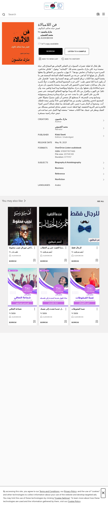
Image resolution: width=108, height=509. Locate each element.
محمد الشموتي (46, 35)
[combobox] (48, 14)
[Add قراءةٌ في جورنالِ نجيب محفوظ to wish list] (34, 260)
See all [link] (100, 201)
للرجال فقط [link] (77, 248)
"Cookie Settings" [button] (62, 498)
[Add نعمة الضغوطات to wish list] (96, 322)
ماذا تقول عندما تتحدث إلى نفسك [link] (52, 309)
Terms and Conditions (49, 491)
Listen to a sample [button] (77, 51)
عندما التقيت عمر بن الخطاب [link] (52, 248)
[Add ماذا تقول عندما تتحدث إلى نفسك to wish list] (65, 322)
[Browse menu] (103, 14)
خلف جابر (14, 252)
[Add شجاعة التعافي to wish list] (34, 322)
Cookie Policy (74, 501)
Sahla (13, 313)
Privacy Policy (70, 491)
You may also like (12, 201)
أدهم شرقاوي (47, 252)
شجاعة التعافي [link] (15, 309)
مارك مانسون (46, 32)
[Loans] (98, 15)
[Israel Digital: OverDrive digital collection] (54, 5)
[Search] (4, 14)
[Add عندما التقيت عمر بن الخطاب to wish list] (65, 260)
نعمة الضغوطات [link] (78, 309)
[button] (51, 51)
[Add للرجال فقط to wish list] (96, 260)
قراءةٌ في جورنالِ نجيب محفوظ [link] (21, 248)
